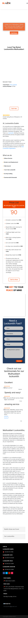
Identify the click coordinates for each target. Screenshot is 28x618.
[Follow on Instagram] (12, 573)
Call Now (14, 33)
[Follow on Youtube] (17, 8)
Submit (19, 361)
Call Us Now (14, 279)
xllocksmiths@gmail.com (10, 606)
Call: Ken (14, 108)
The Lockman (13, 84)
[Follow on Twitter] (14, 8)
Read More (6, 416)
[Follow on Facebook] (11, 8)
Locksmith (10, 133)
